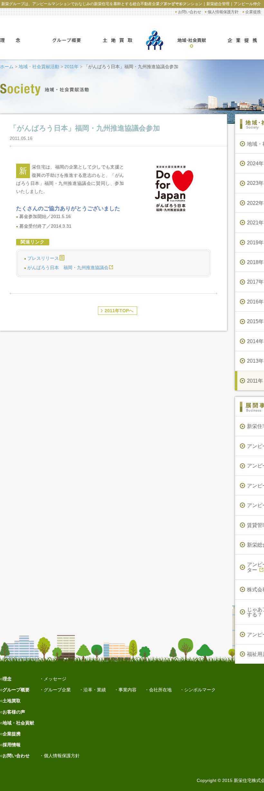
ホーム (7, 66)
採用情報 (12, 744)
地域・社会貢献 (18, 723)
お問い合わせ (189, 12)
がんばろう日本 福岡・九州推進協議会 (67, 267)
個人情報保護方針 (223, 12)
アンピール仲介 (247, 4)
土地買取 (12, 700)
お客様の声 (14, 712)
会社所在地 (160, 689)
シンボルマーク (200, 689)
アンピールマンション (183, 4)
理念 (7, 679)
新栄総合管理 (218, 4)
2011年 (71, 66)
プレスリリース (43, 258)
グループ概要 (16, 689)
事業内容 (127, 689)
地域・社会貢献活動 (39, 66)
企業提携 (253, 12)
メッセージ (55, 679)
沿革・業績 (94, 689)
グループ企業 (57, 689)
